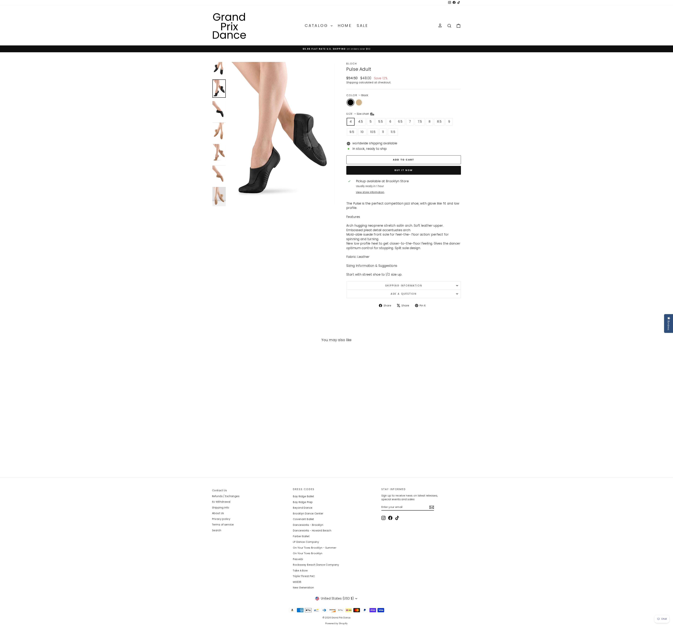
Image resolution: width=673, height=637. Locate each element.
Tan (358, 102)
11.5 (393, 132)
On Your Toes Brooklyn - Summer (314, 547)
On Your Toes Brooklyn (307, 553)
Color (357, 95)
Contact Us (219, 490)
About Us (218, 513)
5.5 (380, 121)
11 (383, 132)
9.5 (352, 132)
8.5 (439, 121)
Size (358, 114)
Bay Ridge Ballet (303, 496)
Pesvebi (298, 559)
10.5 (373, 132)
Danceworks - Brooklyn (308, 525)
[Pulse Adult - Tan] (244, 456)
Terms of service (223, 524)
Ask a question (404, 294)
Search (216, 530)
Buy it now (404, 170)
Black (350, 102)
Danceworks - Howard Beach (312, 530)
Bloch (351, 63)
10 (362, 132)
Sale (362, 25)
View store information (370, 192)
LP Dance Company (306, 542)
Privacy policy (221, 519)
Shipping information (403, 285)
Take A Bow (300, 570)
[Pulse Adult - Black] (239, 456)
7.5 (420, 121)
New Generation (303, 587)
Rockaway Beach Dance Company (316, 564)
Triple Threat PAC (304, 576)
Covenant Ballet (303, 519)
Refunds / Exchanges (225, 496)
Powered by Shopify (336, 623)
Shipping (352, 82)
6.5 (400, 121)
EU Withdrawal (221, 502)
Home (345, 25)
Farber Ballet (301, 536)
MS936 (297, 582)
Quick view (242, 436)
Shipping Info (220, 507)
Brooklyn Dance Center (308, 513)
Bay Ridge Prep (303, 502)
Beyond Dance (302, 507)
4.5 (360, 121)
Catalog (317, 25)
